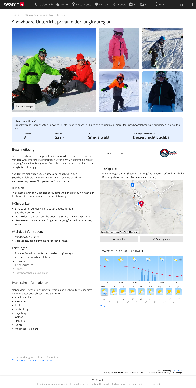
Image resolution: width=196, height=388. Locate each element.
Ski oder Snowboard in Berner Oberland (45, 14)
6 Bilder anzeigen (25, 106)
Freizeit (15, 14)
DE (181, 4)
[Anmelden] (192, 4)
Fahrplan (121, 239)
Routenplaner (163, 239)
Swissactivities (177, 370)
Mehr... (104, 306)
